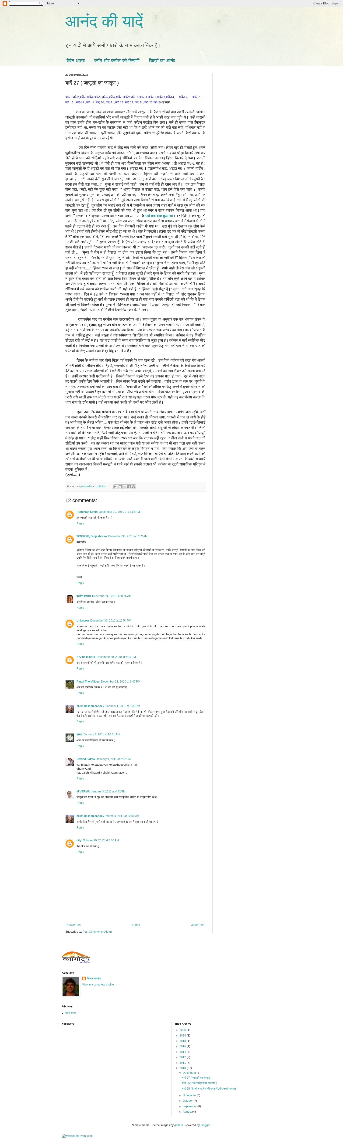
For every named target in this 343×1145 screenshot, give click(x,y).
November (190, 1095)
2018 (183, 1041)
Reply (80, 523)
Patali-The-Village (88, 681)
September (190, 1106)
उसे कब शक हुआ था (159, 215)
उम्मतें (79, 734)
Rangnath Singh (87, 511)
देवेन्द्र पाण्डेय (94, 978)
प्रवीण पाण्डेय (84, 596)
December (190, 1072)
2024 (183, 1035)
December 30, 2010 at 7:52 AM (127, 536)
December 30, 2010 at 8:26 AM (111, 596)
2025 (183, 1030)
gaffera (178, 1125)
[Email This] (115, 486)
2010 (183, 1068)
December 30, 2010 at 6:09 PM (116, 657)
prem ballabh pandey (90, 706)
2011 (183, 1062)
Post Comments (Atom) (97, 931)
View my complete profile (98, 984)
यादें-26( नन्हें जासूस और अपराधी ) (199, 1083)
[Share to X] (124, 486)
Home (136, 925)
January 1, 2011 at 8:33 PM (123, 706)
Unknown (83, 620)
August (187, 1111)
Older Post (197, 925)
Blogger (205, 1125)
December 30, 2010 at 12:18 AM (119, 511)
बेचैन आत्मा (75, 60)
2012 (183, 1057)
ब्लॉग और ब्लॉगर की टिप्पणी (117, 60)
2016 (183, 1046)
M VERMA (83, 791)
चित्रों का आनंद (162, 60)
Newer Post (73, 925)
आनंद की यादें (104, 21)
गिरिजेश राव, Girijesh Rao (92, 536)
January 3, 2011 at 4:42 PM (108, 791)
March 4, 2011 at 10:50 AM (122, 816)
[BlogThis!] (120, 486)
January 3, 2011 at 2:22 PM (113, 759)
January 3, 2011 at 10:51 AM (102, 734)
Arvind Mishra (86, 657)
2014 (183, 1051)
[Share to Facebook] (129, 486)
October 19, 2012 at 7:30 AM (101, 840)
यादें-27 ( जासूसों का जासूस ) (196, 1077)
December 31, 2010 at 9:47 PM (120, 681)
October (188, 1100)
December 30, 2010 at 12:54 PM (110, 620)
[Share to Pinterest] (133, 486)
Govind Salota (86, 759)
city (79, 840)
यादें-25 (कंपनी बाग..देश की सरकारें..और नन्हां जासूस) (209, 1088)
